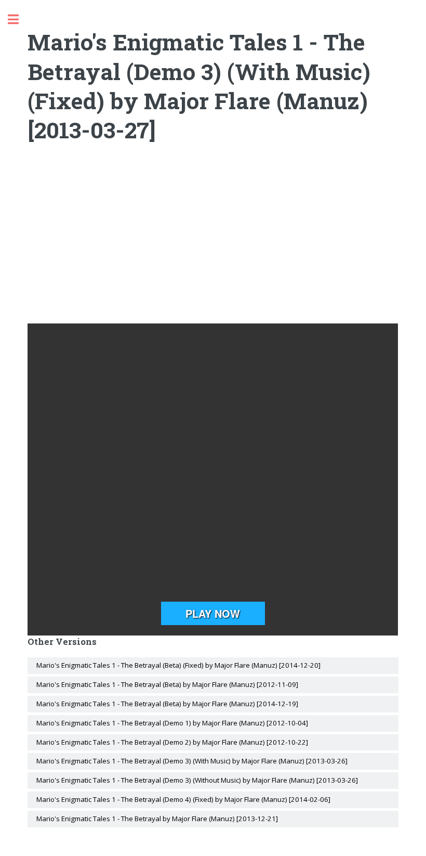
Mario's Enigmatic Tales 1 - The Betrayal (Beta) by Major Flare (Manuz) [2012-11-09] (167, 684)
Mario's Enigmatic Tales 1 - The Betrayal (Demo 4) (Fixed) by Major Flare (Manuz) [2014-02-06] (183, 799)
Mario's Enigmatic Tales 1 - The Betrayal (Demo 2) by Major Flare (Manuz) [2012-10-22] (172, 742)
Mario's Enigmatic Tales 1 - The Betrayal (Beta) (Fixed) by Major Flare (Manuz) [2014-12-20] (178, 665)
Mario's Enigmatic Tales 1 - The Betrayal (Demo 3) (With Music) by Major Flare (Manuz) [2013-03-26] (192, 761)
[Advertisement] (213, 240)
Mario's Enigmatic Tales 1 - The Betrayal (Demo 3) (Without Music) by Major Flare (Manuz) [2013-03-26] (197, 780)
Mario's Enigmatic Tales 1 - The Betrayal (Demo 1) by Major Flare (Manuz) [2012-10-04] (172, 723)
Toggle (18, 19)
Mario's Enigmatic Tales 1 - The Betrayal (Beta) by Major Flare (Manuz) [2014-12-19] (167, 703)
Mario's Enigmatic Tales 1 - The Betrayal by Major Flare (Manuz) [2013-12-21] (157, 818)
